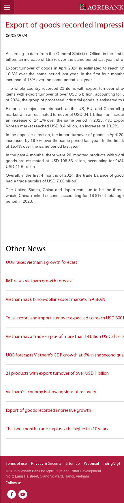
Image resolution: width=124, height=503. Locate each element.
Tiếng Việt (111, 464)
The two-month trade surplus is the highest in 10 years (57, 429)
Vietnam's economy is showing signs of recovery (51, 392)
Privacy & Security (46, 464)
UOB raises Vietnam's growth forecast (42, 262)
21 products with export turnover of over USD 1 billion (57, 373)
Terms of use (16, 464)
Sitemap (73, 464)
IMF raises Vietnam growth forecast (39, 281)
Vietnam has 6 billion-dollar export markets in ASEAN (55, 299)
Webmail (91, 464)
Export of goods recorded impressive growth (48, 410)
